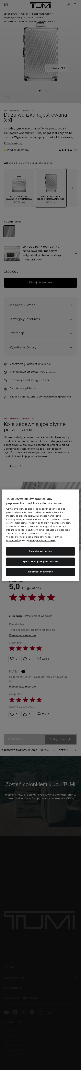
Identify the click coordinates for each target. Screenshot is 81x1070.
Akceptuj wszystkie (40, 551)
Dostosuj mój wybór (40, 572)
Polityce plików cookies (42, 541)
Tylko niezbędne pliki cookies (40, 561)
